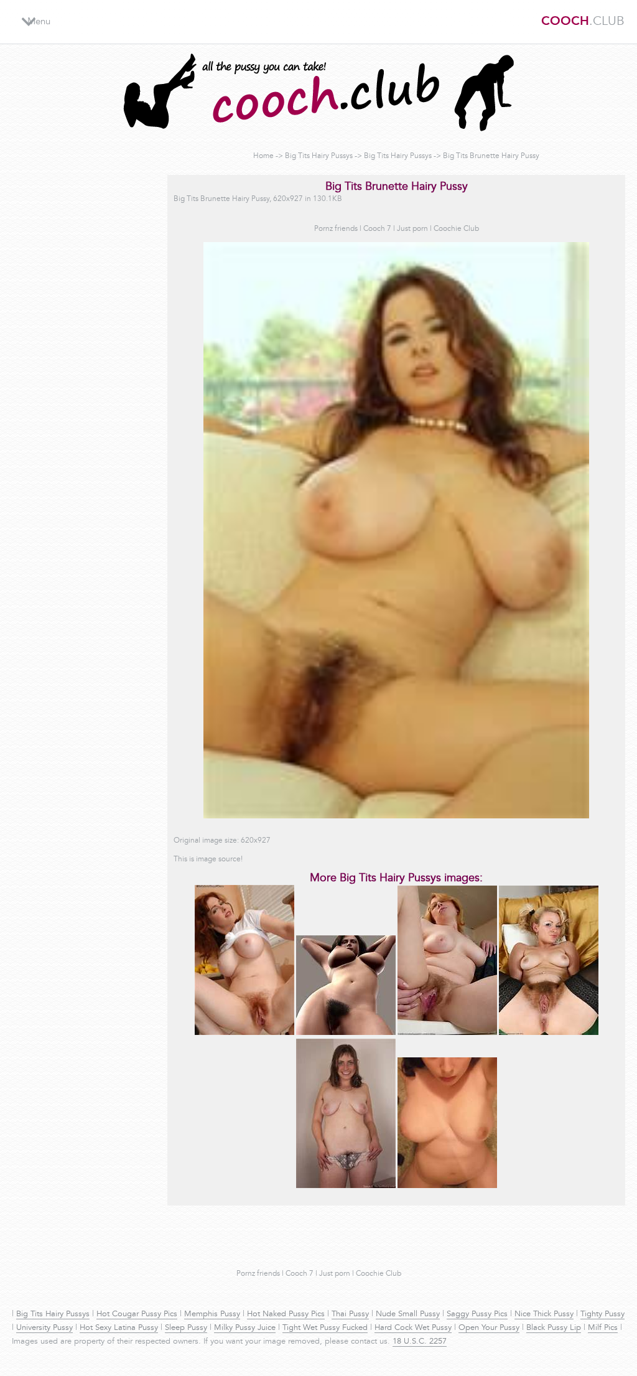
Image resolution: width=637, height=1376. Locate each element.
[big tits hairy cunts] (346, 1033)
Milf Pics (603, 1328)
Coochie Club (456, 229)
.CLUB (583, 22)
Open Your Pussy (488, 1328)
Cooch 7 (377, 229)
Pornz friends (336, 229)
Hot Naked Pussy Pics (286, 1314)
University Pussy (44, 1328)
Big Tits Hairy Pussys (319, 156)
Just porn (412, 229)
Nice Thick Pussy (544, 1314)
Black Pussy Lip (553, 1328)
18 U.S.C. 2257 (420, 1341)
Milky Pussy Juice (245, 1328)
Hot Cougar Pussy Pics (136, 1314)
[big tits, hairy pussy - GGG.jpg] (447, 1186)
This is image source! (208, 859)
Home (263, 156)
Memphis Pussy (212, 1314)
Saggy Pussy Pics (477, 1314)
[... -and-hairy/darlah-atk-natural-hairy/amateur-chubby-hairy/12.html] (548, 1033)
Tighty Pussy (602, 1314)
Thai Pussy (350, 1314)
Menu (38, 22)
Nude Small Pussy (408, 1314)
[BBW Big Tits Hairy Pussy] (447, 1033)
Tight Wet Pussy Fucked (325, 1328)
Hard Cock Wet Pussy (413, 1328)
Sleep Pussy (186, 1328)
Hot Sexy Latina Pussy (119, 1328)
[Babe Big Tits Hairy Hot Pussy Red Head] (244, 1033)
